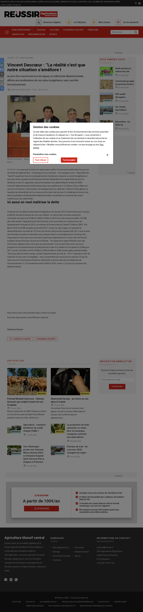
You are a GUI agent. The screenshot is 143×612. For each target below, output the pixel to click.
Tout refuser (40, 160)
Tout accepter (69, 160)
